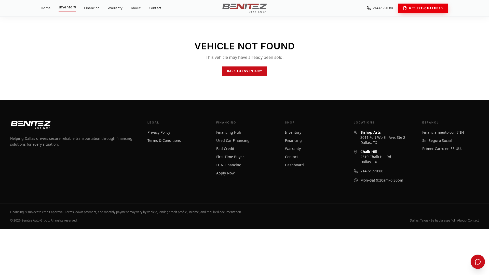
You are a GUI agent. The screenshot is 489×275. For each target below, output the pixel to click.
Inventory (67, 7)
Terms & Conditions (164, 140)
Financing (92, 8)
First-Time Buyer (230, 156)
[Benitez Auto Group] (244, 8)
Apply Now (225, 173)
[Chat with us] (478, 262)
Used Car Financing (233, 140)
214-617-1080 (383, 8)
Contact (155, 8)
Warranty (115, 8)
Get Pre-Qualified (426, 8)
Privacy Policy (158, 132)
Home (45, 8)
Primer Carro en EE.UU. (442, 148)
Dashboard (294, 164)
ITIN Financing (228, 164)
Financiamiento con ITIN (443, 132)
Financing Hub (228, 132)
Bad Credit (225, 148)
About (136, 8)
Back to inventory (244, 71)
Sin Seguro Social (437, 140)
